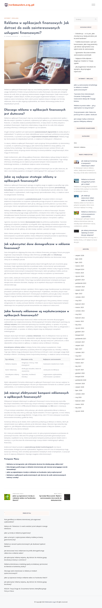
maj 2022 (78, 314)
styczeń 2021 (79, 370)
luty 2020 (78, 408)
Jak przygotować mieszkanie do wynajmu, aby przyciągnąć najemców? (85, 69)
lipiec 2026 (78, 259)
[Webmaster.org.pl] (19, 5)
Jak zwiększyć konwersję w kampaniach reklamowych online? (89, 163)
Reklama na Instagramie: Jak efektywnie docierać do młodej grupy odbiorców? (35, 464)
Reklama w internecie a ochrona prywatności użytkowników (88, 214)
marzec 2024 (79, 273)
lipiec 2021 (78, 349)
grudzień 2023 (80, 280)
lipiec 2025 (78, 262)
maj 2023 (78, 300)
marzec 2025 (79, 266)
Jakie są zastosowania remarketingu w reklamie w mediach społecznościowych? (85, 87)
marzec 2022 (79, 321)
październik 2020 (80, 380)
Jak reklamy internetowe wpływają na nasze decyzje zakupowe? (89, 232)
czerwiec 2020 (80, 394)
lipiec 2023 (78, 293)
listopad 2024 (79, 269)
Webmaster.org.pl (50, 602)
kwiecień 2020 (80, 401)
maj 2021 (78, 356)
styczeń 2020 (79, 411)
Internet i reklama (11, 18)
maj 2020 (78, 397)
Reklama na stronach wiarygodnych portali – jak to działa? (88, 181)
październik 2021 (80, 338)
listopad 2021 (79, 335)
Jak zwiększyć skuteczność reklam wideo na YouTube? (87, 198)
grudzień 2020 (80, 373)
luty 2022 (78, 325)
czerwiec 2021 (80, 352)
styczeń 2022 (79, 328)
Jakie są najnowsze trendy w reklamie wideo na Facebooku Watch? (25, 578)
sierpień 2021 (79, 345)
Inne (75, 143)
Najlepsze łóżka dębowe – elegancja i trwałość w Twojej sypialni (83, 60)
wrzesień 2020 (80, 383)
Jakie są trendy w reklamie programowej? (17, 533)
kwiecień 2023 (80, 304)
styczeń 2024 (79, 276)
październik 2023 (80, 283)
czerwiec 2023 (80, 297)
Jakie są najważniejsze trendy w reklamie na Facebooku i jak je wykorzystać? (34, 472)
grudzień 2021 (80, 332)
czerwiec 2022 (80, 311)
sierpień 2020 (79, 387)
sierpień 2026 (79, 255)
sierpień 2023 (79, 290)
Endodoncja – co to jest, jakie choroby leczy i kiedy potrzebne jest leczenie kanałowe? (85, 36)
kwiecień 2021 (80, 359)
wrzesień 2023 (80, 287)
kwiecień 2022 (80, 318)
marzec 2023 (79, 307)
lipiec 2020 (78, 390)
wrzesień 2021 (80, 342)
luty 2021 (78, 366)
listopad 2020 (79, 376)
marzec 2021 (79, 363)
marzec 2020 (79, 404)
